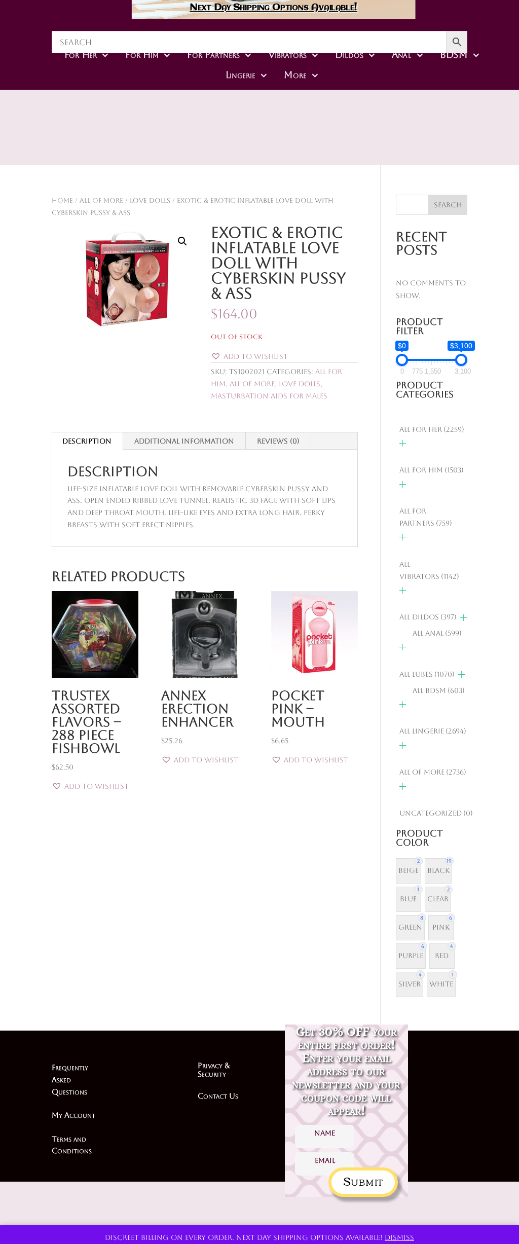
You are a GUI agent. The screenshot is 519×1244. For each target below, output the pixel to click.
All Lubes (427, 674)
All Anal (437, 633)
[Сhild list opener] (402, 443)
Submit (363, 1180)
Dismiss (399, 1237)
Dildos (349, 55)
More (295, 75)
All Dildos (428, 617)
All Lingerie (432, 731)
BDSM (454, 55)
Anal (402, 55)
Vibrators (287, 55)
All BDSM (439, 690)
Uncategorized (436, 813)
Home (62, 200)
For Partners (214, 55)
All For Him (431, 470)
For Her (80, 55)
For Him (142, 55)
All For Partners (425, 517)
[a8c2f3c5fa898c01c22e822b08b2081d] (314, 138)
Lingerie (240, 75)
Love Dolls (150, 200)
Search (448, 205)
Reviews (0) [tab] (278, 441)
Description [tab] (87, 441)
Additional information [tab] (184, 441)
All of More (101, 200)
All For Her (431, 429)
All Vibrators (429, 570)
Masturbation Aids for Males (269, 396)
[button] (182, 241)
